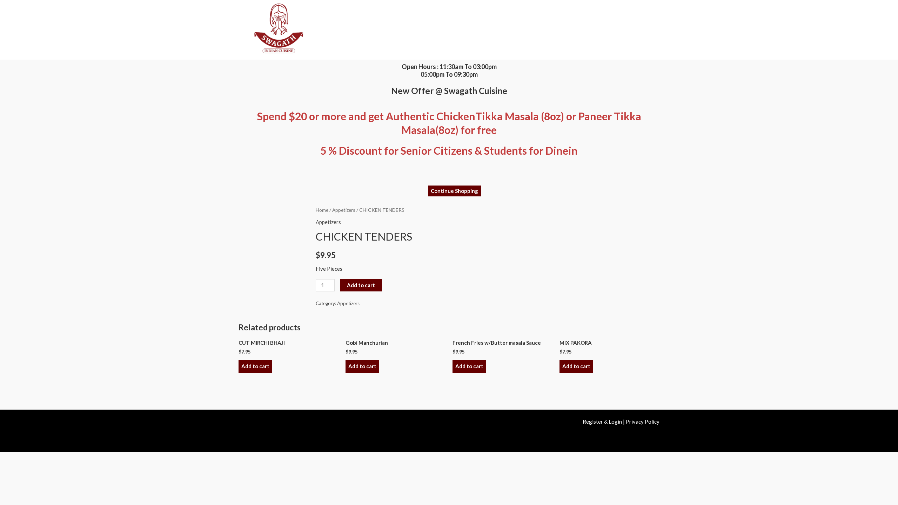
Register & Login (602, 421)
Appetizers (343, 210)
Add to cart (361, 285)
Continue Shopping (454, 191)
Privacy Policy (642, 421)
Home (322, 210)
